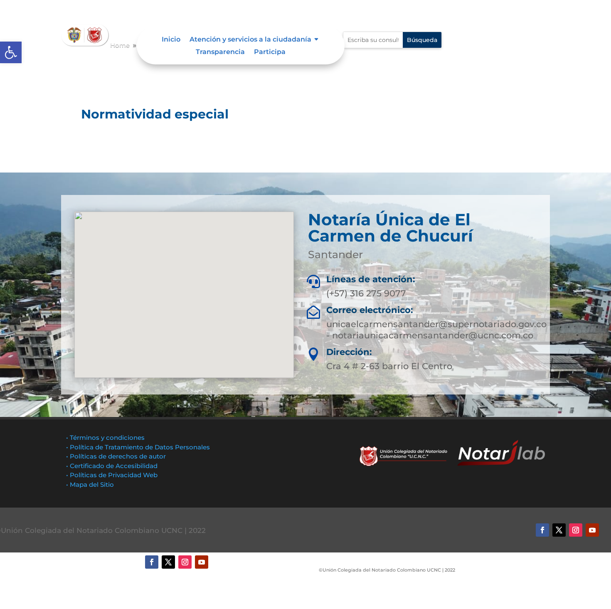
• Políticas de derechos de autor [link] (116, 456)
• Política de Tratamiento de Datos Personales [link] (138, 447)
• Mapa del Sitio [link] (91, 484)
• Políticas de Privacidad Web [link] (112, 475)
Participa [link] (270, 52)
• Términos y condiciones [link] (105, 437)
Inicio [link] (171, 40)
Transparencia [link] (220, 52)
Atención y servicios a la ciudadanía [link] (250, 40)
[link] (11, 52)
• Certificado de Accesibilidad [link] (112, 466)
